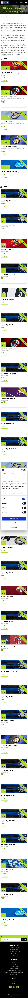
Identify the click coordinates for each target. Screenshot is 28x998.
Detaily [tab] (14, 474)
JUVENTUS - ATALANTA (8, 299)
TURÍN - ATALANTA (7, 597)
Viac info (5, 80)
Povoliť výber (14, 522)
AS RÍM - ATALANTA (7, 72)
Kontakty (14, 983)
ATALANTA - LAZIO (7, 696)
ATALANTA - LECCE (7, 894)
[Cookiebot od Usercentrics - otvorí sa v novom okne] (20, 470)
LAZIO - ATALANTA (7, 122)
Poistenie (14, 964)
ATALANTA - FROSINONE (9, 374)
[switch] (24, 503)
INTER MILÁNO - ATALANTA (9, 146)
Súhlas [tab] (5, 474)
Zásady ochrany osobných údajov (14, 970)
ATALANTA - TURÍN (7, 770)
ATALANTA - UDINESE (8, 820)
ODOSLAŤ (24, 939)
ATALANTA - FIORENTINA (9, 671)
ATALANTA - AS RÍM (7, 622)
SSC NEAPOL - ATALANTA (9, 171)
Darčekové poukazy (14, 974)
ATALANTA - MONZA (7, 721)
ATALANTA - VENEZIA (7, 324)
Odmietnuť (14, 527)
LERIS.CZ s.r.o (18, 994)
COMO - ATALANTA (7, 870)
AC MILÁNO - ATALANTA (8, 97)
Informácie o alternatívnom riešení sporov (14, 972)
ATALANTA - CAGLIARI (8, 274)
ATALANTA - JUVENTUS (8, 845)
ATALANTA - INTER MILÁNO (9, 448)
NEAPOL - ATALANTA (7, 919)
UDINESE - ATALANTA (8, 547)
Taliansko (19, 17)
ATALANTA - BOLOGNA (8, 225)
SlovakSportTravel (5, 17)
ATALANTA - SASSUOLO (8, 200)
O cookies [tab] (22, 474)
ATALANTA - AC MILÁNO (8, 795)
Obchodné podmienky (14, 968)
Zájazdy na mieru (14, 966)
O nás (14, 981)
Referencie (14, 962)
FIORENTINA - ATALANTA (9, 398)
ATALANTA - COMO (7, 572)
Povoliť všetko (14, 518)
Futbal (13, 17)
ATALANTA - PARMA (7, 423)
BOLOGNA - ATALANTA (8, 646)
